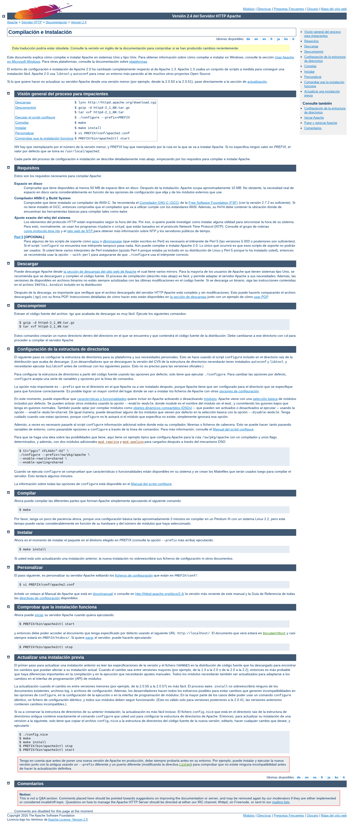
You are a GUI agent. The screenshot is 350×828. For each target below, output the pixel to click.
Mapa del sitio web (334, 9)
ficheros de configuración (134, 575)
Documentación (56, 22)
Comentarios (313, 128)
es (264, 39)
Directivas (264, 9)
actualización (257, 81)
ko (286, 39)
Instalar (309, 71)
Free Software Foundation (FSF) (213, 202)
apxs (95, 241)
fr (272, 39)
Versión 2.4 (78, 22)
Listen (185, 765)
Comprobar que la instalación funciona (44, 138)
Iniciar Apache (314, 117)
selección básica (265, 399)
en (256, 39)
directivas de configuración (40, 598)
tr (293, 39)
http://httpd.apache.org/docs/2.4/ (159, 594)
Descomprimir (313, 51)
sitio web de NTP (80, 231)
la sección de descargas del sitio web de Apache (100, 271)
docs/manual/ (103, 594)
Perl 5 (18, 237)
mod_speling (133, 442)
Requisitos (311, 41)
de (248, 39)
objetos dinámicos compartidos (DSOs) (162, 408)
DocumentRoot (274, 633)
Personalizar (312, 77)
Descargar (311, 46)
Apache (12, 22)
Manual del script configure (233, 429)
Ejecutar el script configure (35, 117)
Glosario (312, 9)
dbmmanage (112, 241)
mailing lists (281, 802)
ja (278, 39)
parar (89, 637)
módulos (210, 399)
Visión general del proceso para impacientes (322, 34)
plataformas (138, 61)
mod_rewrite (108, 442)
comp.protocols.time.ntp (42, 231)
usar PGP (261, 297)
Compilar (310, 66)
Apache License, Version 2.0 (68, 819)
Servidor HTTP (31, 22)
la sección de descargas (188, 297)
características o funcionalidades (101, 399)
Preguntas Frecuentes (289, 9)
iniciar (39, 615)
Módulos (249, 9)
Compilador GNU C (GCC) (159, 202)
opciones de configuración (239, 391)
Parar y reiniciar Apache (320, 123)
